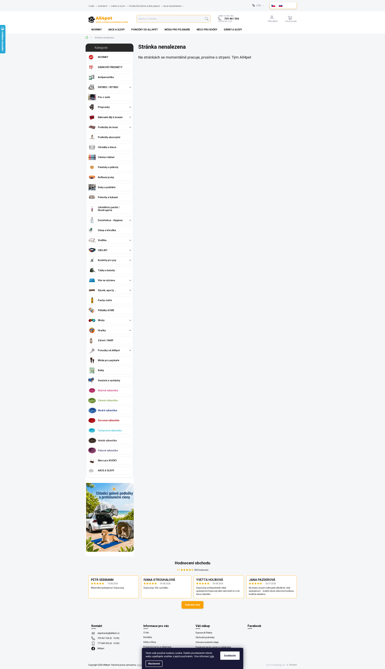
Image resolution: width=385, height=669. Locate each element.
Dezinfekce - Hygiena (110, 220)
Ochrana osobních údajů (207, 642)
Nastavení (154, 663)
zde (212, 656)
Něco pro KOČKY (107, 460)
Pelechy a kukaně (108, 197)
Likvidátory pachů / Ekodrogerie (109, 209)
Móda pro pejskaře (108, 360)
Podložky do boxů (108, 127)
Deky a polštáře (107, 187)
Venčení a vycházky (109, 380)
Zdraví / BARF (105, 340)
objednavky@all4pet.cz (108, 633)
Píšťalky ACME (106, 310)
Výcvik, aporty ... (107, 290)
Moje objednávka (172, 6)
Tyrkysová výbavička (110, 430)
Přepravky (104, 107)
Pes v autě (104, 97)
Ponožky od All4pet (109, 350)
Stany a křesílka (107, 230)
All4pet (100, 648)
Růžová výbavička (108, 390)
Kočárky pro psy (107, 260)
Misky (101, 320)
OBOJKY (102, 250)
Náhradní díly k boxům (110, 117)
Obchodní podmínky (205, 637)
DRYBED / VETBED (108, 87)
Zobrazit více (192, 604)
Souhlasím (230, 655)
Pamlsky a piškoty (108, 167)
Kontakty (103, 6)
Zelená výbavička (108, 400)
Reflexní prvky (106, 177)
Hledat (206, 18)
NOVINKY (103, 57)
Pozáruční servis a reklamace (144, 6)
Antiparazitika (106, 77)
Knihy (101, 370)
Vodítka (102, 240)
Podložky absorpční (109, 137)
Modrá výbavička (107, 410)
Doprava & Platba (204, 632)
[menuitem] (96, 29)
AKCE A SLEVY (106, 470)
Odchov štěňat (106, 157)
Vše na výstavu (106, 280)
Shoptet (293, 665)
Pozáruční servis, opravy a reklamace (213, 647)
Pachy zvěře (105, 300)
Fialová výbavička (108, 450)
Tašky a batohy (106, 270)
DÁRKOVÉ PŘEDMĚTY (110, 67)
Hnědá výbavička (107, 440)
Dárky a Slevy (118, 6)
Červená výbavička (108, 420)
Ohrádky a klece (107, 147)
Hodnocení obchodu (192, 563)
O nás (91, 6)
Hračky (102, 330)
